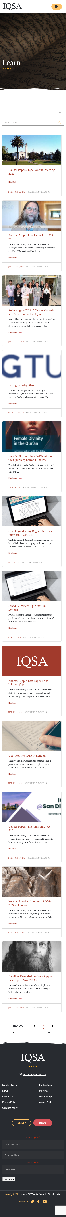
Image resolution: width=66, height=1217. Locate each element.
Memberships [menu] (46, 1096)
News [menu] (5, 1090)
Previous (18, 1025)
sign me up (9, 1179)
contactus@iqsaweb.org (35, 1074)
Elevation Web (54, 1194)
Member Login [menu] (9, 1085)
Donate (42, 1122)
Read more (12, 182)
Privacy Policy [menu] (9, 1102)
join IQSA (21, 1122)
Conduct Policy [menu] (10, 1107)
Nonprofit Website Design (33, 1194)
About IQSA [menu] (45, 1102)
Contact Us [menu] (7, 1096)
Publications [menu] (45, 1085)
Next (50, 1032)
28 (32, 1032)
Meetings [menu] (43, 1090)
